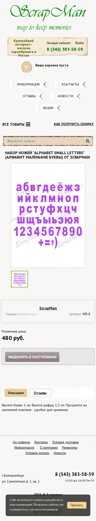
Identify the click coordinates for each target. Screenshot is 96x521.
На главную (21, 442)
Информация (28, 84)
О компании (49, 447)
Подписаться (36, 363)
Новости (65, 96)
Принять (77, 505)
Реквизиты (69, 447)
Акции (48, 108)
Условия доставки (65, 442)
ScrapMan (48, 308)
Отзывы (29, 96)
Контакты (70, 84)
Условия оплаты (37, 453)
